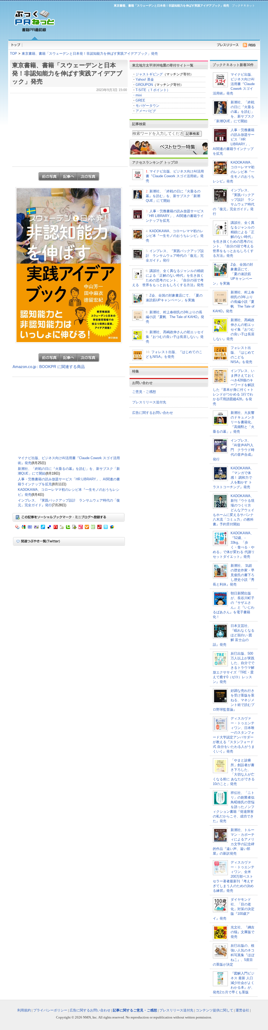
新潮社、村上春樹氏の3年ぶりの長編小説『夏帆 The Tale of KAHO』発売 (175, 317)
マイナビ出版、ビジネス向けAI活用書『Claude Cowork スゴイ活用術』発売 (175, 176)
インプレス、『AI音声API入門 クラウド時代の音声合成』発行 (233, 449)
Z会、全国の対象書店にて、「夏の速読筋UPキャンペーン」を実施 (233, 274)
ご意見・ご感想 (144, 392)
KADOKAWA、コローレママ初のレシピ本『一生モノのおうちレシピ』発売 (175, 235)
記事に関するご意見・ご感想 (135, 1010)
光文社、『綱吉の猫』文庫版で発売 (242, 932)
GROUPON (144, 85)
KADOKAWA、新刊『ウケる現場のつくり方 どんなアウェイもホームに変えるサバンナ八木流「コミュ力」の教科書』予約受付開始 (233, 510)
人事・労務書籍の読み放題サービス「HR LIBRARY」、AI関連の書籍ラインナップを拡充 (175, 215)
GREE (140, 100)
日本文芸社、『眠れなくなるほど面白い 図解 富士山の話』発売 (233, 635)
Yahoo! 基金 (145, 79)
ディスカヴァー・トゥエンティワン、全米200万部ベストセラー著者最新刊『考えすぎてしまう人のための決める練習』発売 (233, 876)
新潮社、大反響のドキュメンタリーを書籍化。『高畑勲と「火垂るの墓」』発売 (233, 422)
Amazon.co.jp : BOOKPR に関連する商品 (49, 367)
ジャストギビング (149, 74)
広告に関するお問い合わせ (152, 413)
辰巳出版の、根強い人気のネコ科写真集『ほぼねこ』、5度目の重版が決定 (233, 955)
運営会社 (242, 1010)
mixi (139, 95)
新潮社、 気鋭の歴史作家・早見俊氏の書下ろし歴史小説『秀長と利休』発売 (233, 575)
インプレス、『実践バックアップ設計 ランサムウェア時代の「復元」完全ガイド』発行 (175, 255)
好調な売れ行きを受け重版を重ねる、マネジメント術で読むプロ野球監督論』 (233, 700)
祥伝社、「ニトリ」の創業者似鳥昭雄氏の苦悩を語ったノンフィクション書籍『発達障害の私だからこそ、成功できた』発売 (233, 807)
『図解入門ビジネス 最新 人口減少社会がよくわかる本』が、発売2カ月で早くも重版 (233, 982)
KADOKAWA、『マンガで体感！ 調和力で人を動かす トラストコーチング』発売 (233, 477)
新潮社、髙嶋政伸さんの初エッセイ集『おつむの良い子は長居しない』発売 (175, 336)
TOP (13, 53)
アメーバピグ (146, 111)
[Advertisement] (157, 22)
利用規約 (24, 1010)
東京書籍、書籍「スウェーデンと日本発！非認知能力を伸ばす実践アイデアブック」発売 (90, 53)
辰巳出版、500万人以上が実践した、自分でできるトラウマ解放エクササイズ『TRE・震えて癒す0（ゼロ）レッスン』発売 (233, 668)
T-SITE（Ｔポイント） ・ (151, 92)
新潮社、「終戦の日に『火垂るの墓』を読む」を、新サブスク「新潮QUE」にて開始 (173, 196)
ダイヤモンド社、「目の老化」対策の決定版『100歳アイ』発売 (233, 909)
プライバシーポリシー (50, 1010)
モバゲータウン (147, 106)
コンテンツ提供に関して (214, 1010)
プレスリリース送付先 (149, 402)
